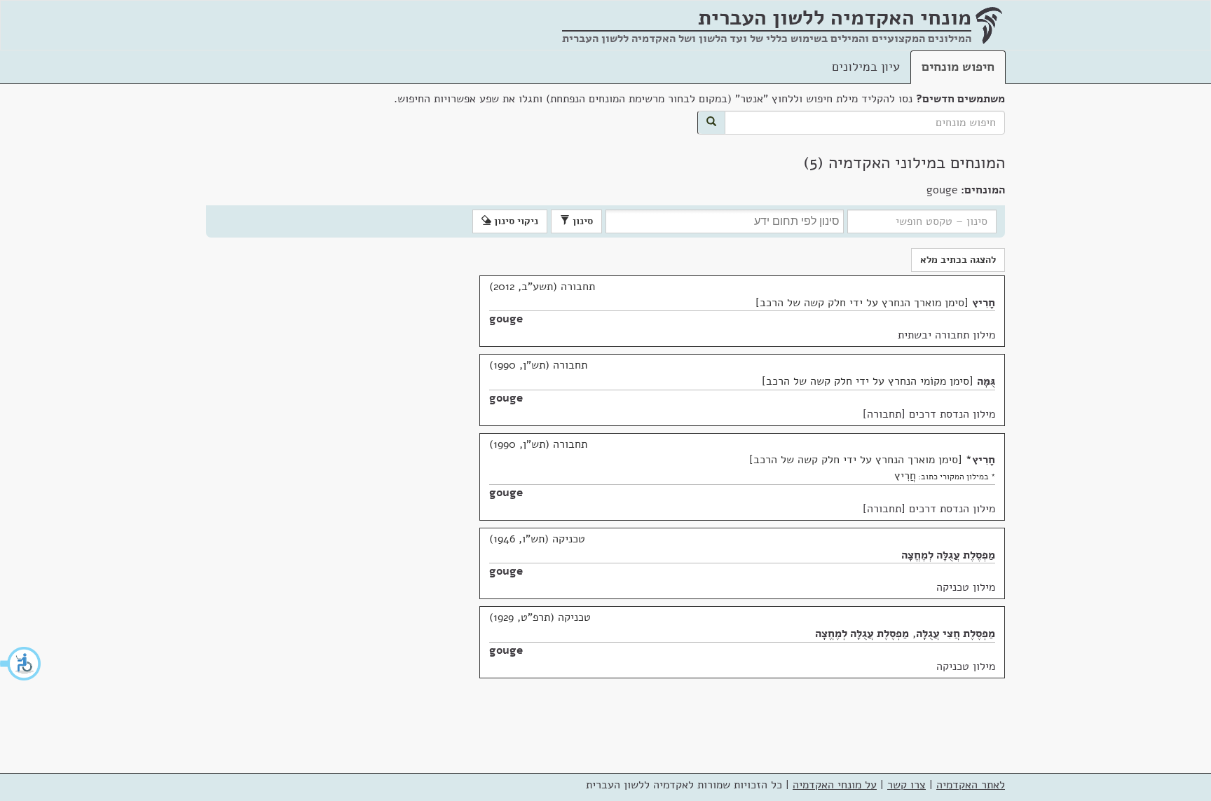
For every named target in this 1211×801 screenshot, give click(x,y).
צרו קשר (906, 785)
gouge (506, 319)
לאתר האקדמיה (970, 785)
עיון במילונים (866, 66)
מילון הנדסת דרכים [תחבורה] (929, 414)
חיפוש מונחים (958, 66)
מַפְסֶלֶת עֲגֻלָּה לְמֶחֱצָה (948, 555)
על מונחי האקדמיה (835, 785)
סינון (581, 221)
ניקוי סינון (514, 221)
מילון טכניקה (965, 587)
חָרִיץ (983, 302)
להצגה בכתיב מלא (958, 259)
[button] (21, 663)
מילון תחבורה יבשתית (946, 335)
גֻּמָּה (986, 381)
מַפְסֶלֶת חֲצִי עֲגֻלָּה (955, 633)
